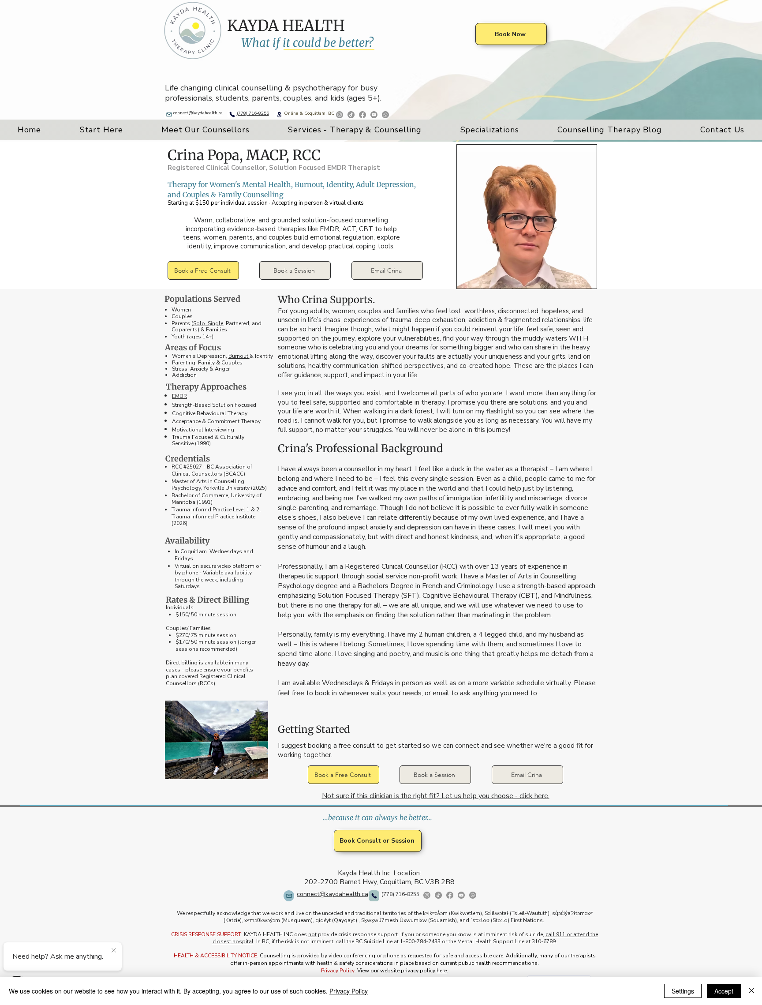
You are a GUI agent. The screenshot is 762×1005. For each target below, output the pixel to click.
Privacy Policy (348, 990)
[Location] (279, 114)
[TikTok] (438, 895)
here (442, 970)
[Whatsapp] (385, 114)
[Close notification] (113, 951)
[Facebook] (362, 114)
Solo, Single (208, 323)
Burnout (239, 356)
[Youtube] (373, 114)
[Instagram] (426, 895)
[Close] (751, 991)
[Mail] (169, 114)
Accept (723, 990)
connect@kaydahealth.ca (198, 113)
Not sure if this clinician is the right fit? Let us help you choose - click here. (435, 796)
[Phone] (232, 114)
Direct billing (182, 662)
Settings (683, 990)
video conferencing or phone (364, 955)
